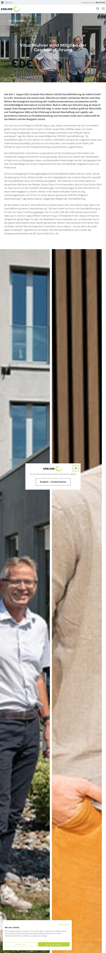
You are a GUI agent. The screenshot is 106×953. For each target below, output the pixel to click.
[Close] (76, 468)
